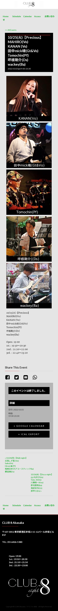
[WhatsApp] (35, 377)
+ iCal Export (29, 434)
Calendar (27, 16)
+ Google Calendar (29, 425)
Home (5, 16)
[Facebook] (9, 377)
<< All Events (10, 30)
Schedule (16, 16)
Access (37, 16)
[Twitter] (17, 377)
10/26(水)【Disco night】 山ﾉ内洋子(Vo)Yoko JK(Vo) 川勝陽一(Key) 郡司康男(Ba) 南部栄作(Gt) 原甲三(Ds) (42, 482)
